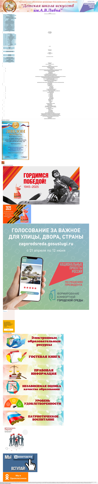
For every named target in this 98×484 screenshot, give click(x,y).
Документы (9, 19)
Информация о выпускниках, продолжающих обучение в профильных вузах (9, 30)
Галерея (50, 46)
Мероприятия (9, 45)
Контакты (50, 52)
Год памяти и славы (49, 108)
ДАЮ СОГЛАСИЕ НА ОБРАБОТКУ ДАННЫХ (5, 483)
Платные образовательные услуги (51, 75)
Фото (9, 48)
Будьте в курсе (50, 111)
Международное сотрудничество (10, 28)
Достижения (49, 50)
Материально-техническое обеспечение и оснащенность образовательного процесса (9, 23)
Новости (49, 109)
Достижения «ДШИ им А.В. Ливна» (50, 106)
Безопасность (50, 49)
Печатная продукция (11, 37)
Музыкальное (50, 95)
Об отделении (11, 39)
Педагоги (11, 34)
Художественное (50, 85)
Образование (50, 73)
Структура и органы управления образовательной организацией (50, 69)
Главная (49, 65)
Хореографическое (50, 92)
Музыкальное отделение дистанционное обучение (50, 114)
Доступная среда (50, 81)
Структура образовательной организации (51, 70)
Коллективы (50, 83)
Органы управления (11, 18)
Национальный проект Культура (49, 118)
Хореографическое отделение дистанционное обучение (50, 115)
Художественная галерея (50, 103)
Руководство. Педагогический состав (9, 21)
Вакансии (49, 63)
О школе (51, 68)
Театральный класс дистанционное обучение (50, 116)
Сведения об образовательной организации (50, 66)
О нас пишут (9, 54)
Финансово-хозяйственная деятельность (50, 78)
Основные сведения (9, 14)
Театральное (9, 41)
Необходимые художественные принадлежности (51, 90)
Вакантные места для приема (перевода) (9, 27)
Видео (9, 47)
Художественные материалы (11, 36)
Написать (8, 329)
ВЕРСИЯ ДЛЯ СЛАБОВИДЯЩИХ (8, 165)
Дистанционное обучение (49, 56)
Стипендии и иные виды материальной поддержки (50, 77)
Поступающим (50, 32)
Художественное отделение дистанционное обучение (50, 113)
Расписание (51, 88)
